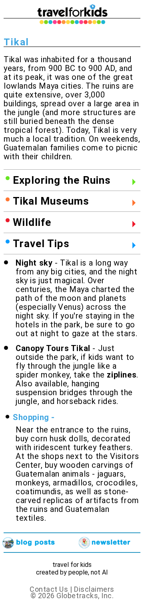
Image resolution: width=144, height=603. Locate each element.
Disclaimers (94, 589)
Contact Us (49, 589)
